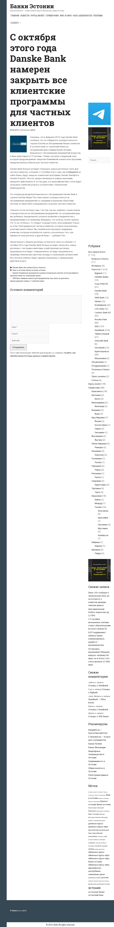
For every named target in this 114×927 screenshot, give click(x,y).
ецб (105, 836)
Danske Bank (18, 267)
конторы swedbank (95, 846)
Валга (97, 399)
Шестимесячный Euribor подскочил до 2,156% (98, 612)
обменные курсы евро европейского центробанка (98, 868)
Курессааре (100, 484)
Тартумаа (96, 488)
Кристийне (103, 517)
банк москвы (92, 808)
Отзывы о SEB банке (98, 716)
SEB (96, 326)
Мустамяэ (103, 528)
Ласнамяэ (102, 524)
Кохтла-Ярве (101, 425)
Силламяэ (99, 432)
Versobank (100, 347)
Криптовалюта (102, 351)
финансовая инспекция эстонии (99, 884)
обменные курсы (96, 852)
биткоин (102, 814)
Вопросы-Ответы (100, 259)
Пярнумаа (96, 466)
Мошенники (100, 358)
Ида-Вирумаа (98, 417)
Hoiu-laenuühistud (82, 15)
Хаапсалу (99, 455)
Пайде (98, 553)
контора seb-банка (93, 839)
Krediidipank (100, 305)
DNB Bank (99, 297)
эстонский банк (95, 895)
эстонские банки (96, 892)
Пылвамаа (97, 458)
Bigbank (98, 273)
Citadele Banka (101, 277)
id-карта (90, 792)
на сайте (18, 910)
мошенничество (100, 849)
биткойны (104, 817)
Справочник (52, 15)
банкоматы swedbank (103, 811)
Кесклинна (103, 511)
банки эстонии (32, 270)
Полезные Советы (101, 369)
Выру (97, 413)
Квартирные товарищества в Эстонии (96, 754)
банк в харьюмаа (100, 795)
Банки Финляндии (97, 747)
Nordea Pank (101, 319)
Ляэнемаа (96, 451)
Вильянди (99, 406)
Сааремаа (96, 481)
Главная (15, 15)
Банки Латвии (95, 743)
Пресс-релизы (99, 376)
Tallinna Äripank (102, 334)
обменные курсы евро (98, 855)
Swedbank (99, 330)
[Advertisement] (101, 65)
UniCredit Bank (101, 340)
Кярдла (98, 546)
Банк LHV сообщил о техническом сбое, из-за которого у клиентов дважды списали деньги (99, 599)
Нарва (98, 428)
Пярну (98, 470)
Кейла (98, 499)
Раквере (99, 447)
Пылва (98, 462)
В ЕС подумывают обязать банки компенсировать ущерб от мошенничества (97, 638)
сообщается (72, 172)
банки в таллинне (103, 798)
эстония (42, 270)
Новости (25, 15)
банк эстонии (93, 814)
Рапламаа (96, 473)
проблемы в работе (94, 878)
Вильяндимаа (98, 402)
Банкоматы (97, 391)
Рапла (98, 477)
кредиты (105, 846)
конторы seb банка (101, 843)
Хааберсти (103, 535)
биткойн (98, 817)
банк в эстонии (19, 270)
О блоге (15, 23)
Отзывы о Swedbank (98, 685)
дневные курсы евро (98, 826)
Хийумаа (96, 542)
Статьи (95, 380)
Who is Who (66, 15)
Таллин (98, 507)
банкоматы (92, 811)
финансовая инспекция (101, 881)
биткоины (91, 817)
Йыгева (98, 440)
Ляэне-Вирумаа (99, 443)
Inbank (98, 301)
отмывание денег (96, 874)
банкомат (100, 808)
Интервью (96, 265)
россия (104, 877)
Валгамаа (96, 395)
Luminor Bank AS (103, 312)
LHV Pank (99, 309)
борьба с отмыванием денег (96, 820)
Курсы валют (38, 15)
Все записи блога (30, 267)
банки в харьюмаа (94, 801)
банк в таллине (98, 792)
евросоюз (101, 836)
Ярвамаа (96, 549)
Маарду (98, 503)
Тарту (97, 492)
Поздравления (99, 366)
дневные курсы (95, 823)
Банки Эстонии (32, 6)
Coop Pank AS (101, 284)
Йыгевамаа (97, 436)
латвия (91, 849)
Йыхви (98, 421)
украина (90, 881)
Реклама (98, 15)
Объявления (98, 362)
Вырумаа (96, 410)
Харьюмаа (97, 496)
